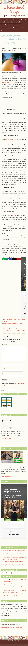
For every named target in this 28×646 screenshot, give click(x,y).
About (2, 30)
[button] (14, 510)
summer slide (5, 82)
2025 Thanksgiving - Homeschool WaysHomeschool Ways (14, 590)
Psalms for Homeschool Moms (9, 25)
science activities (6, 200)
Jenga (15, 215)
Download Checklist (5, 410)
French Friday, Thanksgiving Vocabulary (12, 596)
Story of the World (6, 27)
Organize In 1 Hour (11, 19)
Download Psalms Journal (6, 476)
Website (4, 374)
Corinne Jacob (6, 243)
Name (3, 363)
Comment (4, 345)
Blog (2, 19)
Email (3, 368)
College (24, 27)
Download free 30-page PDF (7, 438)
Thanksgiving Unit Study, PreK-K (11, 592)
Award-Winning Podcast (7, 22)
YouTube (18, 22)
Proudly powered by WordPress (8, 640)
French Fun (16, 27)
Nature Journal (22, 19)
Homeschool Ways (14, 9)
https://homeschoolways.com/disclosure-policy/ (11, 627)
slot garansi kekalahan (7, 586)
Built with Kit (14, 534)
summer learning (17, 319)
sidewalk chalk (9, 139)
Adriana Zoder (17, 45)
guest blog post (10, 319)
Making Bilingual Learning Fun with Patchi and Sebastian (14, 565)
